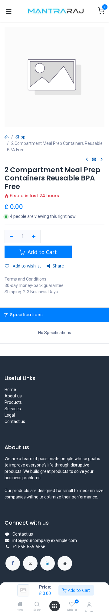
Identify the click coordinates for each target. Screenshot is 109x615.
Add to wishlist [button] (26, 266)
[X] (30, 563)
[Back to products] (94, 159)
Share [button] (58, 266)
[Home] (20, 604)
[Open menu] (54, 606)
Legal (10, 415)
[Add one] (34, 236)
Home (10, 389)
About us (13, 395)
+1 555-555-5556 (28, 546)
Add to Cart (78, 590)
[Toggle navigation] (9, 11)
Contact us (15, 421)
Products (13, 402)
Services (13, 408)
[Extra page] (65, 563)
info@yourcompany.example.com (44, 540)
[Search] (37, 604)
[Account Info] (89, 604)
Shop (20, 137)
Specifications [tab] (26, 315)
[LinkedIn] (47, 563)
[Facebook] (12, 563)
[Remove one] (11, 236)
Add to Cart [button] (41, 252)
